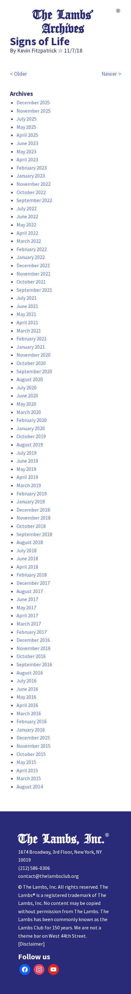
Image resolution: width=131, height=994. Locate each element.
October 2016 (31, 656)
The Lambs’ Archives (63, 22)
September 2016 (34, 664)
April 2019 (27, 477)
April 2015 (27, 770)
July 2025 (27, 119)
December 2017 (33, 583)
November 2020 (34, 355)
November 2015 (34, 746)
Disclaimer (31, 944)
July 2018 (27, 550)
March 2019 (29, 485)
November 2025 (34, 111)
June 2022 (27, 216)
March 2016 (29, 713)
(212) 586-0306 (34, 868)
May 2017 (26, 607)
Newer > (111, 73)
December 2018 (33, 510)
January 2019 (31, 501)
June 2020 (27, 395)
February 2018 (32, 574)
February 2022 (32, 249)
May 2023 (26, 151)
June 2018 (27, 558)
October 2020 (31, 363)
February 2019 (32, 493)
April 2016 (27, 705)
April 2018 (27, 567)
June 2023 (27, 143)
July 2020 (27, 387)
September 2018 (34, 534)
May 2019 (26, 469)
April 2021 (27, 322)
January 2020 (31, 428)
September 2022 (34, 200)
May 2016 (26, 697)
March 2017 (29, 623)
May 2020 (26, 404)
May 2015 (26, 762)
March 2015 (29, 778)
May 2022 (26, 224)
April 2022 (27, 233)
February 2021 (32, 338)
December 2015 (33, 737)
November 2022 (34, 184)
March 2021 (29, 330)
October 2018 (31, 526)
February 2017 (32, 632)
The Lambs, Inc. (61, 839)
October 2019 (31, 436)
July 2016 (27, 680)
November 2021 (34, 273)
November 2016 (34, 648)
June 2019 (27, 461)
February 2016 (32, 721)
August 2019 (30, 444)
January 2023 (31, 175)
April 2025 (27, 135)
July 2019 (27, 453)
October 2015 (31, 754)
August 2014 (30, 786)
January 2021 (31, 347)
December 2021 (33, 265)
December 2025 (33, 102)
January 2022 (31, 257)
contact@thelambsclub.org (48, 876)
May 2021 (26, 314)
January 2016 (31, 729)
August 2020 (30, 379)
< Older (18, 73)
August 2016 (30, 672)
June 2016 (27, 689)
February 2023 (32, 167)
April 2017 (27, 615)
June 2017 (27, 599)
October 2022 (31, 192)
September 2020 (34, 371)
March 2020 (29, 412)
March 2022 (29, 241)
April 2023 (27, 159)
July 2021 (27, 298)
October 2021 (31, 281)
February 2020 (32, 420)
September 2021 (34, 290)
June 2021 (27, 306)
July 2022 (27, 208)
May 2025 (26, 127)
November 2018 (34, 517)
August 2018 (30, 542)
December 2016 (33, 640)
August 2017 (30, 591)
